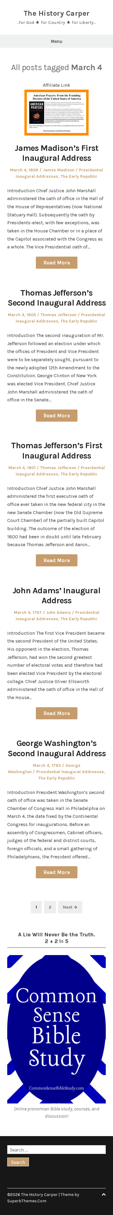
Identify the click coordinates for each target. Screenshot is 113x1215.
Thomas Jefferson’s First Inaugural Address (56, 450)
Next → (70, 907)
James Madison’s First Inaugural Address (56, 153)
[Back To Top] (104, 1194)
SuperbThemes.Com (26, 1201)
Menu (56, 41)
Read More (56, 263)
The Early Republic (79, 176)
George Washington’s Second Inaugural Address (57, 748)
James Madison (58, 170)
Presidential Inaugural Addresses (70, 771)
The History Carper (57, 13)
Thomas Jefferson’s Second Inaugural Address (57, 298)
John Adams (58, 612)
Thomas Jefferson (58, 314)
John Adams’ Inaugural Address (56, 595)
